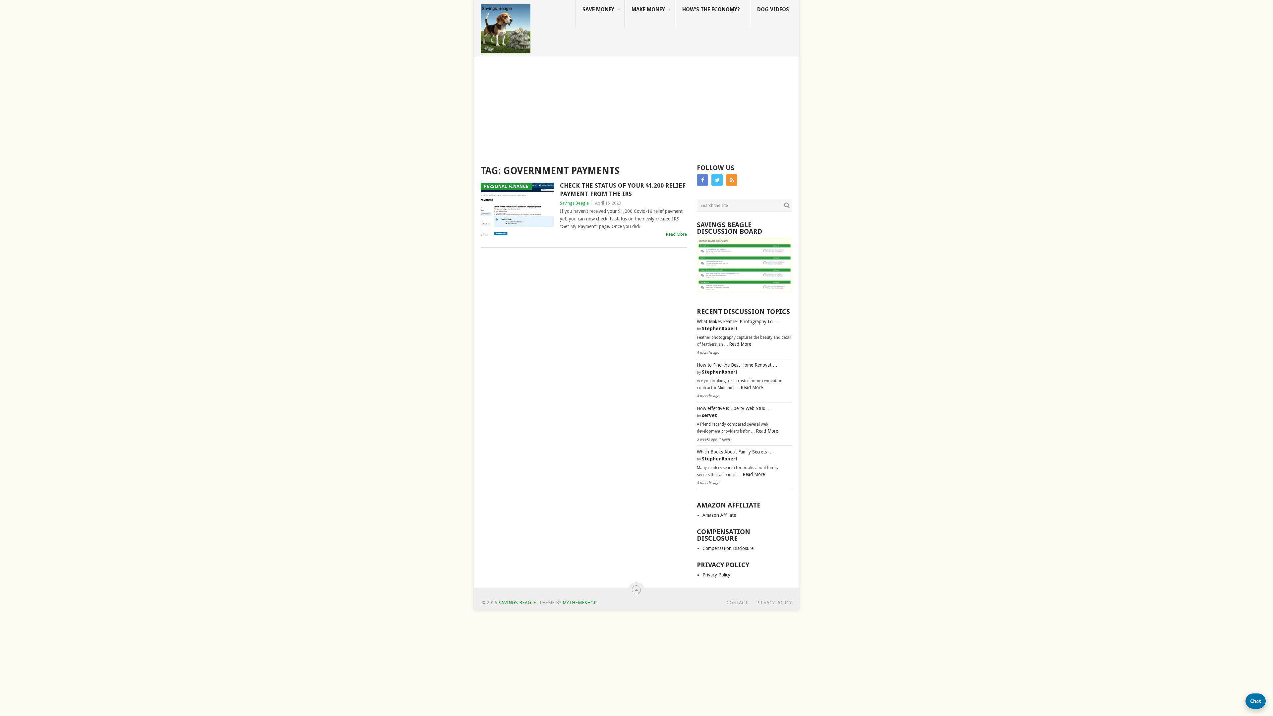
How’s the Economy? (711, 9)
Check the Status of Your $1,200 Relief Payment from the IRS (623, 189)
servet (709, 415)
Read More (676, 234)
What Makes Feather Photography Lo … (738, 321)
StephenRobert (720, 328)
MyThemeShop (579, 602)
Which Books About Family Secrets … (735, 451)
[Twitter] (717, 180)
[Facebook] (702, 180)
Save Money (598, 9)
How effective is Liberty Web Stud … (734, 408)
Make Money (648, 9)
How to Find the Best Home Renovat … (737, 365)
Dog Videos (773, 9)
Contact (737, 602)
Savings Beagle (574, 203)
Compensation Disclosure (728, 548)
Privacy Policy (716, 574)
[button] (1255, 701)
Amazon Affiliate (719, 515)
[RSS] (731, 180)
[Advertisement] (636, 106)
